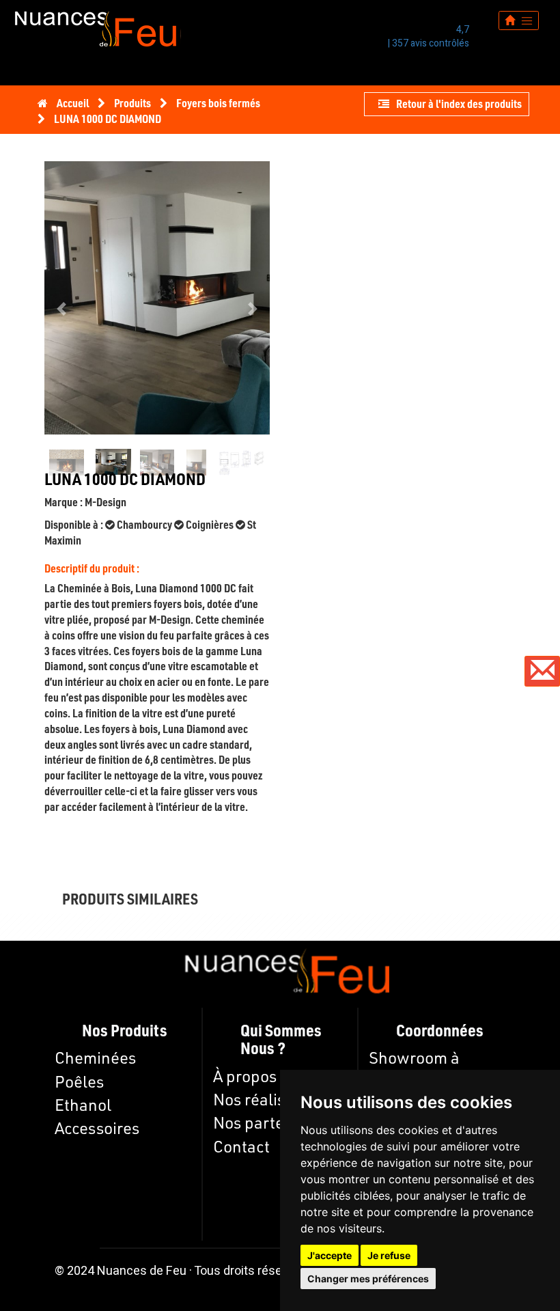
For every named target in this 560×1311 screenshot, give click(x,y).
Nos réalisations (271, 1099)
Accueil (73, 103)
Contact (241, 1146)
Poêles (79, 1081)
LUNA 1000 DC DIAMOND (107, 118)
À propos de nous (275, 1076)
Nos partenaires (271, 1122)
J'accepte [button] (329, 1255)
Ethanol (83, 1104)
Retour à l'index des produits (459, 103)
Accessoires (97, 1128)
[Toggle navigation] (519, 20)
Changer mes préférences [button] (368, 1278)
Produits (133, 103)
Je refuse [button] (388, 1255)
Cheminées (95, 1057)
